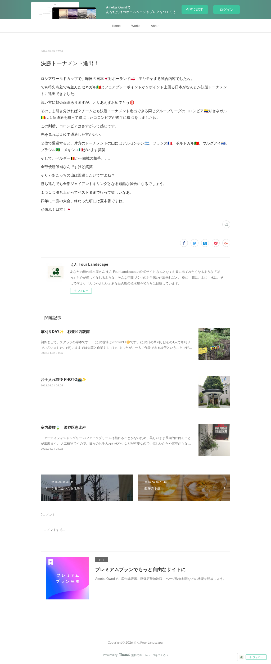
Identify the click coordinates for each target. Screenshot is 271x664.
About (155, 25)
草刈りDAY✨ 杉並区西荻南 (65, 331)
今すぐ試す (194, 9)
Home (116, 25)
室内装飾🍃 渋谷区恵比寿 (63, 427)
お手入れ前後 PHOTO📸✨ (63, 379)
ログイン (226, 9)
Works (135, 25)
